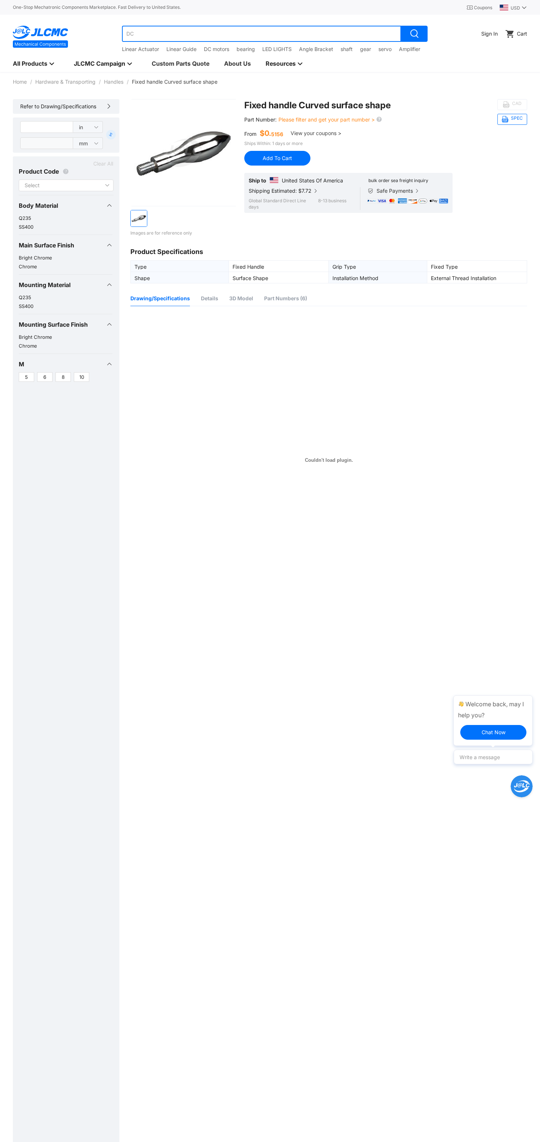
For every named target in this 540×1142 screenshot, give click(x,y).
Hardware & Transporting (65, 82)
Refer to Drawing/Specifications (58, 106)
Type (140, 266)
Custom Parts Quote (180, 63)
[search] (414, 34)
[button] (65, 205)
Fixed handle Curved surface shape (317, 105)
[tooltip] (493, 720)
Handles (113, 82)
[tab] (65, 205)
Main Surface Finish (46, 245)
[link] (20, 82)
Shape (142, 278)
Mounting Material (45, 285)
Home (20, 82)
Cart (522, 33)
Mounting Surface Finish (53, 324)
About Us (237, 63)
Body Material (38, 205)
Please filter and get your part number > (327, 119)
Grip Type (344, 266)
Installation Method (355, 278)
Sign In (489, 33)
